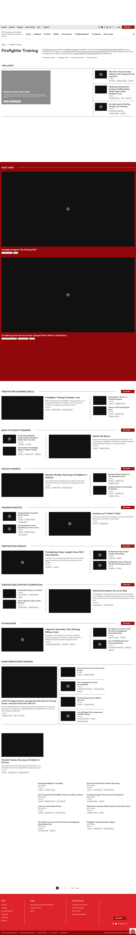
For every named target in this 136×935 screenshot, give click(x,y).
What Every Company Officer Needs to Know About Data (108, 806)
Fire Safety (112, 81)
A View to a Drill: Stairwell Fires (49, 806)
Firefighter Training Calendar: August (101, 822)
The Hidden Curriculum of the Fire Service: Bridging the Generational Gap (119, 631)
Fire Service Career (114, 113)
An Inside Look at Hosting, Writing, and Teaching (119, 105)
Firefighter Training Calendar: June (62, 397)
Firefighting (21, 444)
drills (57, 51)
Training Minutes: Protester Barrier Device (28, 514)
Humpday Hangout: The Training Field (18, 249)
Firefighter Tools (29, 454)
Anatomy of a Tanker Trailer (107, 513)
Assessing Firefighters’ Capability (50, 783)
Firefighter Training (15, 101)
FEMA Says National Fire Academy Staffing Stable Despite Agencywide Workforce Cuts (119, 90)
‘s (48, 49)
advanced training (100, 51)
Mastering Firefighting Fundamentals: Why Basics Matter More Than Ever (28, 438)
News (122, 98)
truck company (91, 53)
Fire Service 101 (69, 51)
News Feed (128, 98)
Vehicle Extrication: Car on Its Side (110, 590)
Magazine (72, 644)
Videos (15, 253)
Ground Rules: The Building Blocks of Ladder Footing (28, 449)
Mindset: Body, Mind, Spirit (16, 91)
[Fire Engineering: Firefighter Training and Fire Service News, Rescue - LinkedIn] (108, 27)
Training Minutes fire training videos (110, 49)
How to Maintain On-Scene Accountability (87, 683)
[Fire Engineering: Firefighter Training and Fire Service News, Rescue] (12, 34)
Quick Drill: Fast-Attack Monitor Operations (103, 783)
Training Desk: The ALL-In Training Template (117, 398)
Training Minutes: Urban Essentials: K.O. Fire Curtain (28, 527)
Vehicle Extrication (108, 605)
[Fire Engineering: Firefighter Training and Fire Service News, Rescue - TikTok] (110, 27)
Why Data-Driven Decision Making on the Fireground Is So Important (121, 73)
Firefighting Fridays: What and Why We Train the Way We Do (119, 563)
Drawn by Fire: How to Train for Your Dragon (91, 669)
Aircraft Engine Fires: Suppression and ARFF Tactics (90, 713)
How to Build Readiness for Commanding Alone (118, 642)
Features (6, 101)
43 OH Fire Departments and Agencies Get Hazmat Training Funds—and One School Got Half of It (28, 702)
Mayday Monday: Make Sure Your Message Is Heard (119, 475)
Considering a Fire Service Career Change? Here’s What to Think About (34, 335)
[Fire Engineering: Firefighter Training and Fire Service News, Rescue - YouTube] (102, 27)
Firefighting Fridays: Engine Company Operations (118, 553)
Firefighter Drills (56, 409)
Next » (77, 888)
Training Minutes (104, 523)
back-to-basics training (85, 51)
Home (3, 44)
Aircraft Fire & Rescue (83, 718)
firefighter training (71, 49)
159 (72, 888)
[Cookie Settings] (133, 931)
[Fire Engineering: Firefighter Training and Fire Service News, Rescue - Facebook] (105, 27)
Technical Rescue (97, 605)
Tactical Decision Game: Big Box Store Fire (89, 699)
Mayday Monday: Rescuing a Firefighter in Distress (20, 761)
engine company (78, 53)
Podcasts (131, 81)
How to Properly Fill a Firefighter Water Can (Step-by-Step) (60, 795)
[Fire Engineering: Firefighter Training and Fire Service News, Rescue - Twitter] (113, 27)
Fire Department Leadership (116, 111)
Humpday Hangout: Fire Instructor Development (105, 795)
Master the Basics (101, 436)
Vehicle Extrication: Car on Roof (30, 590)
